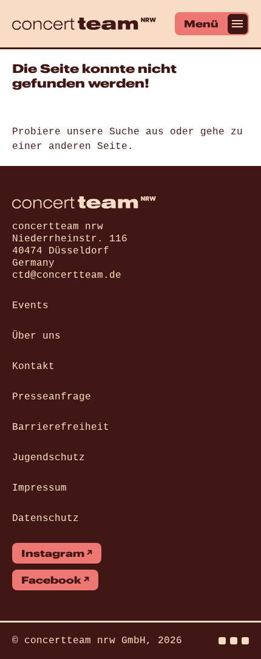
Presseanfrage (51, 397)
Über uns (36, 336)
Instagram (52, 553)
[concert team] (84, 24)
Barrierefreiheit (60, 427)
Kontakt (33, 366)
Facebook (51, 580)
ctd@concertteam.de (66, 275)
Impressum (39, 488)
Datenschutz (45, 518)
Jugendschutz (48, 457)
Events (30, 305)
